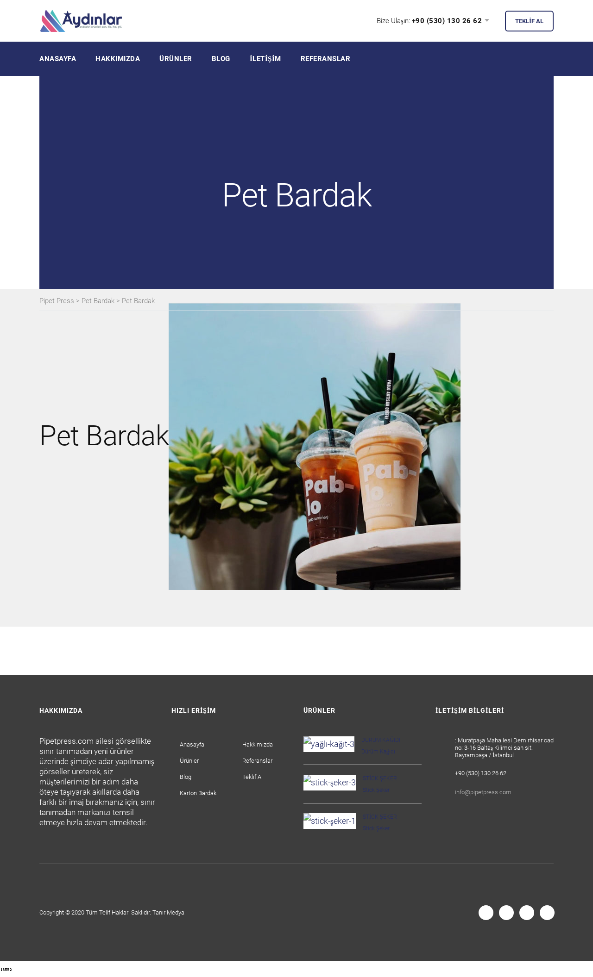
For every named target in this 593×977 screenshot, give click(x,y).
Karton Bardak (198, 793)
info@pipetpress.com (483, 792)
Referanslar (326, 59)
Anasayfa (57, 59)
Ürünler (175, 59)
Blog (221, 59)
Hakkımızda (117, 59)
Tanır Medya (168, 912)
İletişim (265, 59)
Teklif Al (252, 776)
